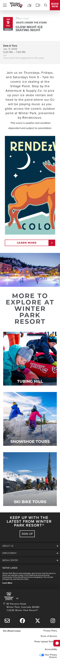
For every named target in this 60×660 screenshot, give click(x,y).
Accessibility (51, 649)
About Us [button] (7, 546)
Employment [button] (9, 553)
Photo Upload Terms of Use (45, 643)
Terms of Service (48, 636)
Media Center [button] (10, 560)
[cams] (37, 5)
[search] (45, 5)
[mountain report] (29, 5)
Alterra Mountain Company (12, 630)
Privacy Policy (50, 630)
